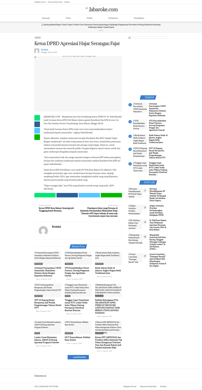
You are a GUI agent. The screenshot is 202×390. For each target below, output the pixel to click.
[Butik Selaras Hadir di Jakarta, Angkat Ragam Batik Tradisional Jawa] (108, 258)
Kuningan (105, 24)
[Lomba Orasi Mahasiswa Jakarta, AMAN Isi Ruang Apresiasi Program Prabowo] (47, 327)
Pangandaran (123, 24)
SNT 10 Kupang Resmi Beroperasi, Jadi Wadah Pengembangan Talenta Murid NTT (47, 304)
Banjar (100, 27)
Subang (141, 24)
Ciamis (64, 24)
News (37, 38)
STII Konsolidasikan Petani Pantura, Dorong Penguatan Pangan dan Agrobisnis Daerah (77, 272)
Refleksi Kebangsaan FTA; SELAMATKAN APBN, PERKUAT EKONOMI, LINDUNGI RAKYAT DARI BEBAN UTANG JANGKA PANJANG (107, 306)
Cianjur (70, 24)
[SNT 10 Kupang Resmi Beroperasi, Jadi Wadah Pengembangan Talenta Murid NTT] (47, 290)
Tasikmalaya (92, 27)
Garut (82, 24)
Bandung (47, 24)
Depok (111, 27)
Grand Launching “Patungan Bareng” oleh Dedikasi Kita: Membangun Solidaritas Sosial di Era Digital (158, 260)
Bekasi (53, 24)
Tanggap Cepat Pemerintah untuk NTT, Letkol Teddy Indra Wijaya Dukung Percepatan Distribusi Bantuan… (158, 169)
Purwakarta (133, 24)
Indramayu (89, 24)
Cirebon (76, 24)
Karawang (97, 24)
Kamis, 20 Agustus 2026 (74, 279)
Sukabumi (148, 24)
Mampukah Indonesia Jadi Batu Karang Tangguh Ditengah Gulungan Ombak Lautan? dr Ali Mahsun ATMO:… (158, 242)
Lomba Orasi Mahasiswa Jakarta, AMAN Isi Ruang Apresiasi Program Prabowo (46, 340)
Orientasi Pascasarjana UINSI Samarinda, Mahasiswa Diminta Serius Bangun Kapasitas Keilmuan (47, 272)
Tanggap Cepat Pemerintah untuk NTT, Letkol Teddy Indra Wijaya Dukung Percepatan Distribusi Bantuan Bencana (77, 305)
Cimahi (106, 27)
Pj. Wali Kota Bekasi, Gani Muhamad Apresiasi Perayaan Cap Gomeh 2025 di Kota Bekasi (158, 225)
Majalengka (113, 24)
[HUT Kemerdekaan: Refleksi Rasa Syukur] (78, 327)
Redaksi (44, 49)
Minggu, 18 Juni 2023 (49, 52)
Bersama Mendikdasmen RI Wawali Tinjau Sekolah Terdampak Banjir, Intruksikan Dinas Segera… (158, 195)
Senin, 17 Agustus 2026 (74, 343)
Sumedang (156, 24)
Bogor (58, 24)
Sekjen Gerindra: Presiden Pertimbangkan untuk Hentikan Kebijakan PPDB (157, 210)
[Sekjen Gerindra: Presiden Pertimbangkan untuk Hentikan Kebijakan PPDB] (135, 210)
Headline (38, 264)
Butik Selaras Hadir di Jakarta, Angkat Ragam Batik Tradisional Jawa (108, 270)
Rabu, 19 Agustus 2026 (104, 276)
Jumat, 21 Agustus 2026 (43, 279)
